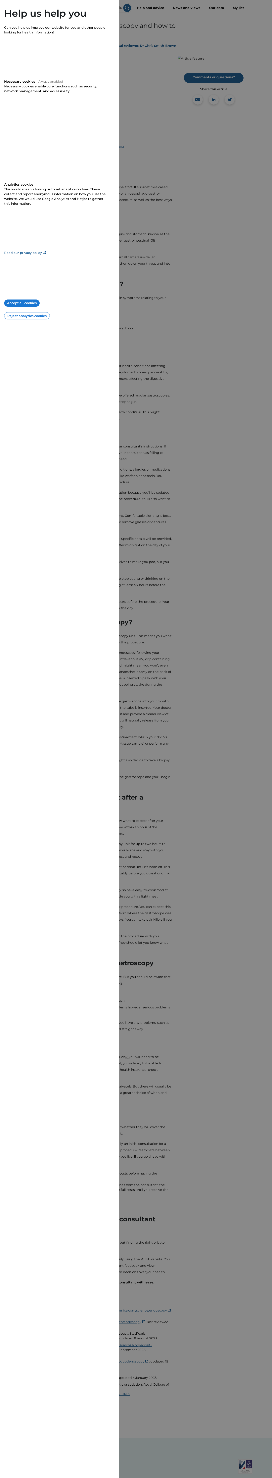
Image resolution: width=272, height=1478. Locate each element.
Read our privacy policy (23, 253)
